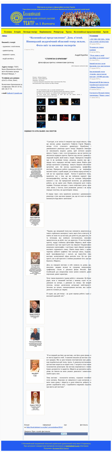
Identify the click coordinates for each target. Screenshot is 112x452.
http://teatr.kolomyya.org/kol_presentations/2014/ (45, 427)
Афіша (4, 35)
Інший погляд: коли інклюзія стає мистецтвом (100, 64)
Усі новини (93, 35)
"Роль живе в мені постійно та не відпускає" (100, 56)
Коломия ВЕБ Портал (61, 448)
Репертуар (59, 31)
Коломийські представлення (87, 31)
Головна (8, 31)
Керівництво (46, 31)
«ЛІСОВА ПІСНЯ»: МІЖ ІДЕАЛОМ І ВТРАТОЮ (100, 40)
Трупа (69, 31)
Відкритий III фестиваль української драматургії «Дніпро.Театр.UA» (99, 84)
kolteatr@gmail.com (14, 93)
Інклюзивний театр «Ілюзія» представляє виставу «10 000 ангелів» (99, 74)
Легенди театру (30, 31)
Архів (105, 31)
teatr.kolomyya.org (72, 446)
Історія (17, 31)
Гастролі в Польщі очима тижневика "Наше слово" (100, 93)
